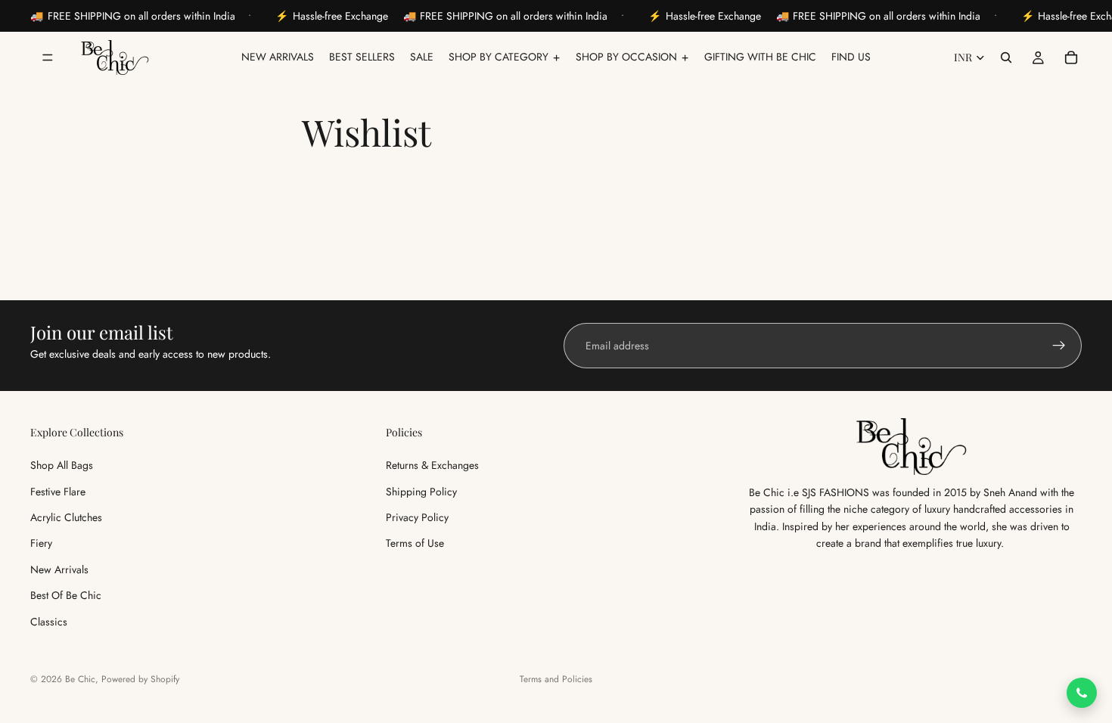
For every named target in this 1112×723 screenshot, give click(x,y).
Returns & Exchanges (432, 465)
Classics (48, 620)
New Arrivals (59, 569)
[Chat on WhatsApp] (1082, 693)
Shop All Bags (61, 465)
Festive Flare (57, 490)
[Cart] (1071, 57)
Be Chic (80, 679)
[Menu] (47, 57)
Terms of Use (415, 543)
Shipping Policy (421, 490)
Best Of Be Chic (65, 595)
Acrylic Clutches (66, 517)
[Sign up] (1059, 346)
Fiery (41, 543)
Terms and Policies (556, 679)
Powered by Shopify (140, 679)
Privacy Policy (417, 517)
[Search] (1006, 57)
